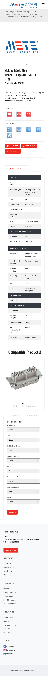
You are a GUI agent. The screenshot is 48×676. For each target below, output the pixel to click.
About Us (7, 564)
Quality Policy (8, 571)
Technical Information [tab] (17, 168)
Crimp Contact (9, 592)
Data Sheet (13, 146)
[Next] (42, 47)
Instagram (10, 650)
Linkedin (9, 654)
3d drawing (29, 146)
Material (10, 497)
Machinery (7, 632)
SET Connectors (9, 603)
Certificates (13, 151)
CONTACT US (11, 550)
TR (8, 4)
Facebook (10, 646)
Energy (6, 621)
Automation (8, 617)
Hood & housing (23, 12)
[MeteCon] (25, 47)
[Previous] (7, 47)
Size (8, 436)
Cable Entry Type (13, 446)
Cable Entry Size (13, 456)
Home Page (9, 12)
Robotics (6, 629)
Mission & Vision (9, 567)
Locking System (13, 487)
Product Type (12, 425)
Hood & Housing (9, 600)
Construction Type (14, 477)
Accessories (8, 596)
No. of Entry (11, 466)
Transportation (9, 625)
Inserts (6, 589)
